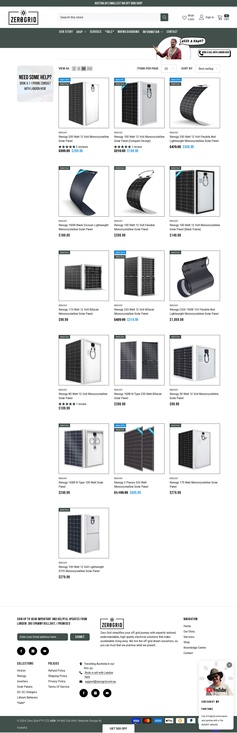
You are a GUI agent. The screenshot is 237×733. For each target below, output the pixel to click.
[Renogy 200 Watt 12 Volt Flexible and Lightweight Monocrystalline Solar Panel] (195, 103)
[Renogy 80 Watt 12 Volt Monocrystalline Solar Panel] (84, 360)
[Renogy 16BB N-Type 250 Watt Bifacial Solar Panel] (139, 360)
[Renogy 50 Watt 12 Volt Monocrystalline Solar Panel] (195, 360)
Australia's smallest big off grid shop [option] (118, 3)
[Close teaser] (135, 723)
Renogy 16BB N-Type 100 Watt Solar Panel (81, 484)
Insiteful (22, 727)
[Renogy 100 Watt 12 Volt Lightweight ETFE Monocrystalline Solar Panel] (84, 533)
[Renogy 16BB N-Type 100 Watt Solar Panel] (84, 449)
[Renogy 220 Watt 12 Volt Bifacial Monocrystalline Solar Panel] (139, 276)
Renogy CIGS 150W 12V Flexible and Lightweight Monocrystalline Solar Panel (194, 311)
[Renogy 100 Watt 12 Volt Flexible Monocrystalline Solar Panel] (139, 191)
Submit (80, 637)
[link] (35, 83)
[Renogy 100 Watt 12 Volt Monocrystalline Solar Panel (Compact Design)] (139, 103)
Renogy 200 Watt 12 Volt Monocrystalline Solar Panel (84, 139)
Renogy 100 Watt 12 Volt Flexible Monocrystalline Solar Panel (134, 227)
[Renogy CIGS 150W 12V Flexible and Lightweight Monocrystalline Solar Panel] (195, 276)
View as (64, 68)
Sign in (210, 17)
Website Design (88, 720)
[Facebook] (21, 651)
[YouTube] (45, 651)
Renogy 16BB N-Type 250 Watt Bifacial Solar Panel (138, 396)
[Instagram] (33, 651)
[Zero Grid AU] (118, 47)
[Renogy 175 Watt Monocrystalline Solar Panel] (195, 449)
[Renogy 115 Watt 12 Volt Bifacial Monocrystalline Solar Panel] (84, 276)
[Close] (229, 665)
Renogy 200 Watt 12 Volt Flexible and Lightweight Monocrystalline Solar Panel (194, 139)
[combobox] (108, 17)
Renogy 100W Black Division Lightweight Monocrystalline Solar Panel (83, 227)
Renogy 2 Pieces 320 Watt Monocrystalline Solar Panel (131, 484)
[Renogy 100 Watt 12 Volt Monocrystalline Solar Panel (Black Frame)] (195, 191)
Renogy (63, 132)
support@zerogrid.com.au (100, 681)
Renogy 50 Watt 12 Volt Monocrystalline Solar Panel (194, 396)
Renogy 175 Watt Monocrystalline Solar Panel (194, 484)
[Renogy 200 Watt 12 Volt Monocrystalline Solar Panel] (84, 103)
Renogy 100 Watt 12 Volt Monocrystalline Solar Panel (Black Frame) (195, 227)
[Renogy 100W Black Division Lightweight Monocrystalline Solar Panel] (84, 191)
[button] (74, 68)
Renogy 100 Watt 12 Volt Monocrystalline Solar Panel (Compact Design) (139, 139)
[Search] (112, 17)
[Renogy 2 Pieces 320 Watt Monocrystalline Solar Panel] (139, 449)
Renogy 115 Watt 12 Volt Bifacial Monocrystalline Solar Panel (79, 311)
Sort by (186, 68)
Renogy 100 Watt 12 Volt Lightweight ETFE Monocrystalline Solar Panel (81, 569)
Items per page (147, 68)
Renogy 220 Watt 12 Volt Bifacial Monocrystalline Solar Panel (134, 311)
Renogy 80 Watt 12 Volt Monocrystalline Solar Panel (83, 396)
